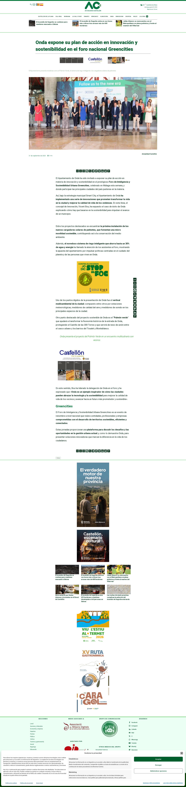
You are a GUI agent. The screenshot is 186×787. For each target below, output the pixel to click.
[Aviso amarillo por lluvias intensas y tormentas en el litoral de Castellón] (67, 589)
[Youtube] (129, 743)
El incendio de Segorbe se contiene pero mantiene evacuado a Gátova (64, 577)
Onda (58, 458)
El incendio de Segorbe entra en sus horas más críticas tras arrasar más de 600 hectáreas (96, 23)
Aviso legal (39, 783)
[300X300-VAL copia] (93, 292)
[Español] (41, 4)
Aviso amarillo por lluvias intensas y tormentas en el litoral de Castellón (67, 597)
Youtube (134, 743)
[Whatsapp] (80, 171)
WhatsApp (135, 739)
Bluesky (134, 746)
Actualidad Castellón (149, 154)
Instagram (135, 726)
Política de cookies (11, 783)
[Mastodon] (96, 171)
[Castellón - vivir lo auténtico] (93, 63)
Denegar (158, 765)
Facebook (134, 722)
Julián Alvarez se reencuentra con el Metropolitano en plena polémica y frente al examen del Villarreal (139, 23)
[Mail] (129, 733)
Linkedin (134, 729)
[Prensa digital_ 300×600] (93, 680)
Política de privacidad (26, 783)
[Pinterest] (108, 171)
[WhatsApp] (129, 739)
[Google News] (77, 171)
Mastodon (135, 750)
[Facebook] (86, 171)
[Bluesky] (99, 171)
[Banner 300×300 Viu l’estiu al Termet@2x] (93, 627)
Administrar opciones (158, 771)
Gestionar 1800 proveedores (151, 783)
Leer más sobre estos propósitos (173, 783)
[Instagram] (83, 171)
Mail (133, 733)
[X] (90, 171)
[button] (182, 753)
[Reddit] (105, 171)
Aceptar (158, 759)
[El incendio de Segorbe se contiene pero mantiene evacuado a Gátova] (32, 23)
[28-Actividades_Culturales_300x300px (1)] (93, 561)
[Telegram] (93, 171)
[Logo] (93, 6)
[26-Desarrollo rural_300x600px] (93, 526)
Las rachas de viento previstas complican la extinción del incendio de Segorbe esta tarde (118, 597)
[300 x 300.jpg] (74, 379)
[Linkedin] (102, 171)
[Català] (38, 4)
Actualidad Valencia (102, 750)
